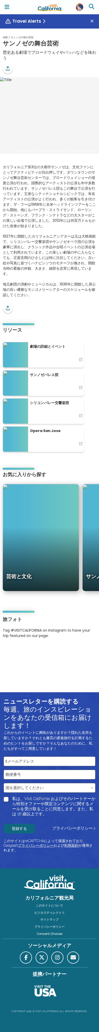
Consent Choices (49, 934)
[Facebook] (26, 957)
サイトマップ (49, 920)
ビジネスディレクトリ (49, 913)
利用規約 (71, 845)
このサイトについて (49, 906)
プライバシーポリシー (72, 828)
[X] (42, 957)
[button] (8, 68)
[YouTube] (24, 651)
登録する (19, 828)
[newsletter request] (73, 957)
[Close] (94, 21)
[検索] (92, 7)
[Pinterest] (17, 651)
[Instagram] (10, 651)
